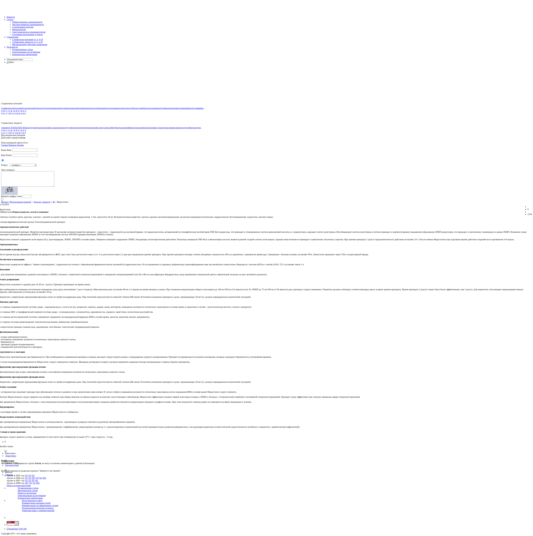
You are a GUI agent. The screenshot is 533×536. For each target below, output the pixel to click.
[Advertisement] (51, 7)
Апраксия (73, 108)
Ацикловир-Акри (49, 128)
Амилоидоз (90, 108)
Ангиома (64, 108)
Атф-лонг (98, 128)
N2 (29, 475)
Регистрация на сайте (32, 500)
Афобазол (130, 128)
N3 (33, 475)
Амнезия (55, 108)
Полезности (12, 47)
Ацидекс (197, 128)
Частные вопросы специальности (28, 24)
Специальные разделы (22, 27)
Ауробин (188, 128)
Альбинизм (165, 108)
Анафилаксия (7, 108)
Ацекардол (179, 128)
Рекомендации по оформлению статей (40, 505)
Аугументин (71, 128)
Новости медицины (27, 493)
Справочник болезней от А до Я (27, 39)
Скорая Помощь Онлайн (12, 145)
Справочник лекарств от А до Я (27, 42)
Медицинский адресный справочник (29, 44)
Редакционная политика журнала (38, 508)
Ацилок (122, 128)
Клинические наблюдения (24, 54)
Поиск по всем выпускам (19, 485)
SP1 (33, 478)
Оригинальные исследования (26, 52)
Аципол (61, 128)
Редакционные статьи (22, 49)
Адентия (47, 108)
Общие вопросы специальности (27, 22)
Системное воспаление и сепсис (27, 34)
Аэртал (106, 128)
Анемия (81, 108)
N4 (40, 478)
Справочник (12, 37)
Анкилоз (39, 108)
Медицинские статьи (28, 490)
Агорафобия (197, 108)
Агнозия (18, 108)
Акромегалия (177, 108)
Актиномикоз (153, 108)
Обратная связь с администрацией (38, 510)
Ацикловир (140, 128)
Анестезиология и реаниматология (28, 32)
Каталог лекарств (42, 202)
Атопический (28, 108)
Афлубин (114, 128)
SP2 (44, 478)
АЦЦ (14, 128)
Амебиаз (143, 108)
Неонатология (19, 29)
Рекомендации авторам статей (36, 503)
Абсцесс (135, 108)
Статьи (10, 19)
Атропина (89, 128)
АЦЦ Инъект (23, 128)
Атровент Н (6, 128)
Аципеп (81, 128)
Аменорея (100, 108)
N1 (26, 475)
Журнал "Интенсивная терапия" (16, 202)
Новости (11, 17)
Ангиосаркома (112, 108)
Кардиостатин (12, 465)
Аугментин (35, 128)
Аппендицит (125, 108)
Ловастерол (10, 456)
